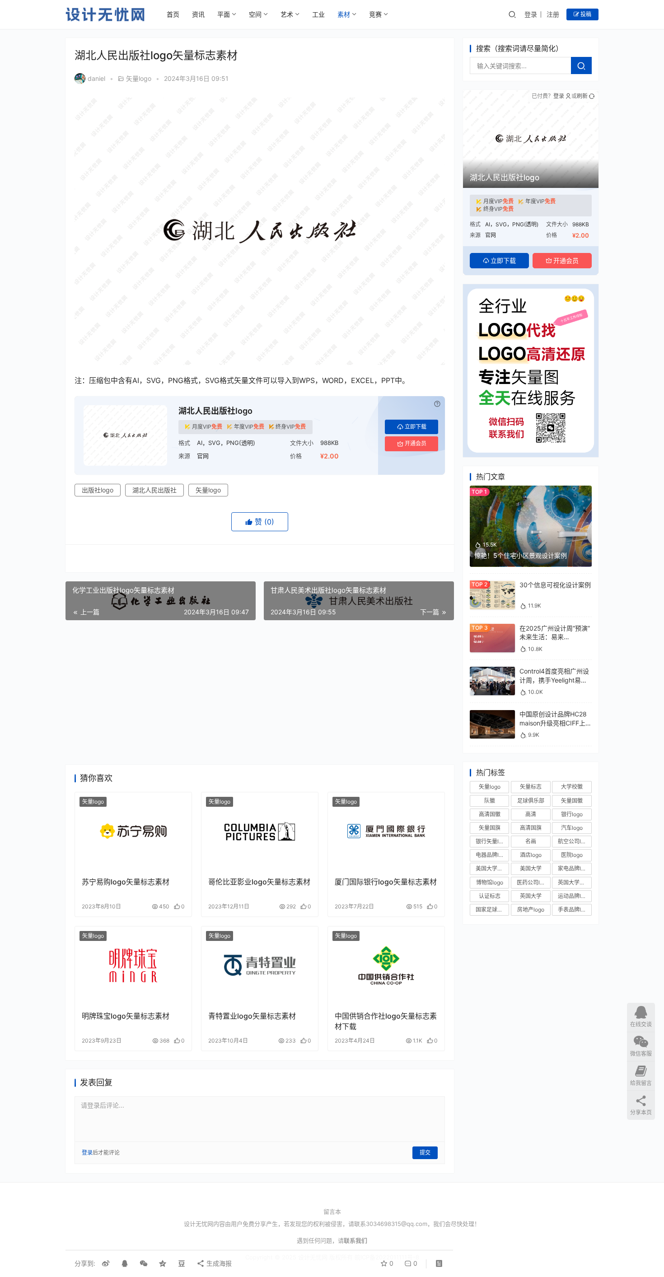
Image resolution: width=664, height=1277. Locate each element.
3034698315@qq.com (396, 1223)
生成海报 (218, 1263)
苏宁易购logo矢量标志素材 (125, 881)
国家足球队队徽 (492, 909)
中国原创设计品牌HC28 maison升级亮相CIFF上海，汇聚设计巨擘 (553, 723)
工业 (318, 14)
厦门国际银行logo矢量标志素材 (386, 881)
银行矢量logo (492, 841)
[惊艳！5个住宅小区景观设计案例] (531, 490)
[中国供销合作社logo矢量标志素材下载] (386, 965)
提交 (425, 1152)
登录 (530, 14)
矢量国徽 (572, 800)
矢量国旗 (489, 827)
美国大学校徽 (492, 868)
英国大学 (531, 896)
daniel (96, 78)
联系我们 (355, 1240)
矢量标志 (531, 787)
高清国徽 (489, 814)
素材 (343, 14)
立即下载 (415, 426)
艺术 (287, 14)
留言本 (332, 1211)
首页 (173, 14)
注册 (553, 14)
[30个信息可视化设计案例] (492, 585)
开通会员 (415, 443)
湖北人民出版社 (154, 490)
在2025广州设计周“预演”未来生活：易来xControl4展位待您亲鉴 (554, 637)
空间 (255, 14)
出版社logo (97, 490)
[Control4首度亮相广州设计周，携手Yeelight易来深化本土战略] (492, 671)
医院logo (572, 855)
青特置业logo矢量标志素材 (252, 1015)
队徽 (489, 800)
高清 (530, 814)
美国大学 (531, 868)
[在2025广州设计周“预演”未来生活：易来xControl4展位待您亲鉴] (492, 628)
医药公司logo (533, 882)
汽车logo (572, 827)
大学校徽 (572, 787)
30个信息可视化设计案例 (555, 585)
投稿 (585, 14)
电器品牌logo (492, 855)
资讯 (198, 14)
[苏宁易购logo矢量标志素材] (133, 831)
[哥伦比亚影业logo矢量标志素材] (259, 831)
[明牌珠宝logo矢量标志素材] (133, 965)
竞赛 (375, 14)
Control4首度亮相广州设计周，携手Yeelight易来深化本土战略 (554, 679)
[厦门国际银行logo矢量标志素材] (386, 831)
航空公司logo (574, 841)
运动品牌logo (574, 896)
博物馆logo (489, 882)
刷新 (582, 96)
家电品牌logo (574, 868)
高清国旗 (531, 827)
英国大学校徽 (574, 882)
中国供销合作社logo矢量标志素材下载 (386, 1020)
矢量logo (138, 78)
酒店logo (531, 855)
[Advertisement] (259, 692)
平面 (223, 14)
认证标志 (489, 896)
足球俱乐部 (530, 800)
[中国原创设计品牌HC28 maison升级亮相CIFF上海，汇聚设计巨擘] (492, 714)
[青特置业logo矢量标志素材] (259, 965)
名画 (530, 841)
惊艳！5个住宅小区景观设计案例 (520, 555)
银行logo (572, 814)
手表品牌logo (574, 909)
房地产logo (530, 909)
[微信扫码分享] (143, 1263)
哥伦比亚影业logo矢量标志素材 (259, 881)
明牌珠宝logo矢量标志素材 (125, 1015)
